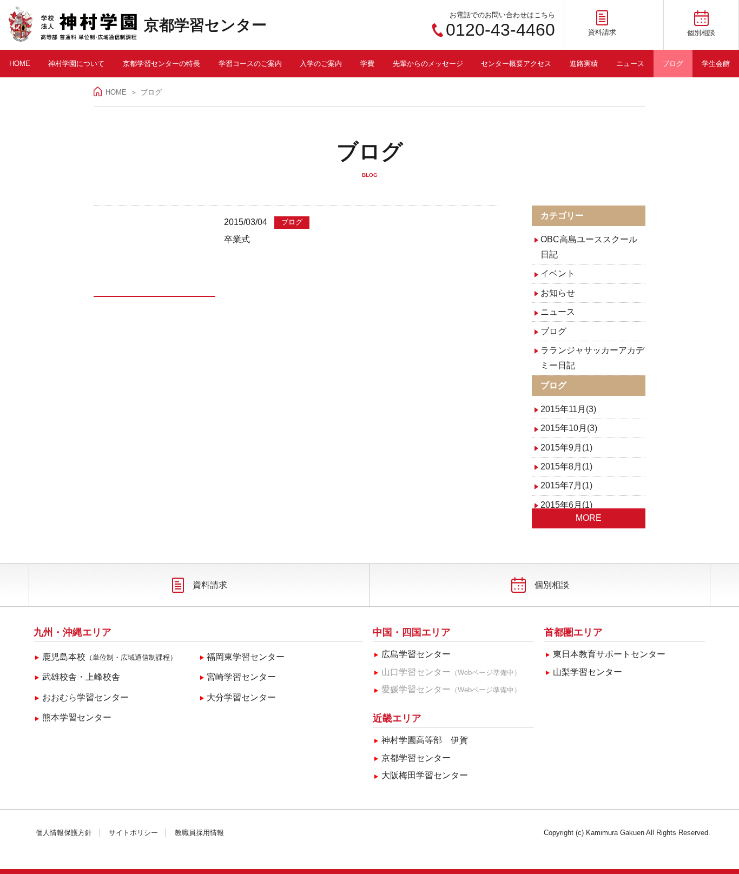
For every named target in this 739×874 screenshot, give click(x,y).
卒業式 (237, 239)
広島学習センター (416, 654)
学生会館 (716, 63)
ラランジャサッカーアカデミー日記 (592, 358)
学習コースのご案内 (250, 63)
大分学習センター (241, 697)
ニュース (630, 63)
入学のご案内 (321, 63)
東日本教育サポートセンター (609, 654)
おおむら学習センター (85, 697)
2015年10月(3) (568, 428)
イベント (557, 273)
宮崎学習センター (241, 676)
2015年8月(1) (566, 466)
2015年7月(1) (566, 485)
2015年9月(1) (566, 447)
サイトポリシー (133, 833)
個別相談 (552, 585)
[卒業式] (154, 256)
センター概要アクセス (516, 63)
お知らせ (557, 292)
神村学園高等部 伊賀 (424, 740)
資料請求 (210, 585)
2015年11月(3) (568, 409)
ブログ (672, 63)
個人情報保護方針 (64, 833)
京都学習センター (205, 25)
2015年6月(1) (566, 504)
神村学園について (76, 63)
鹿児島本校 (109, 656)
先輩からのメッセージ (428, 63)
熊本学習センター (76, 717)
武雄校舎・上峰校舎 (81, 676)
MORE (589, 517)
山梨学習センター (587, 672)
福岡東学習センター (246, 656)
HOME (19, 63)
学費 (367, 63)
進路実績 (584, 63)
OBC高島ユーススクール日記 (588, 247)
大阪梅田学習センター (424, 775)
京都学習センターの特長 (161, 63)
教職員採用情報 (199, 833)
